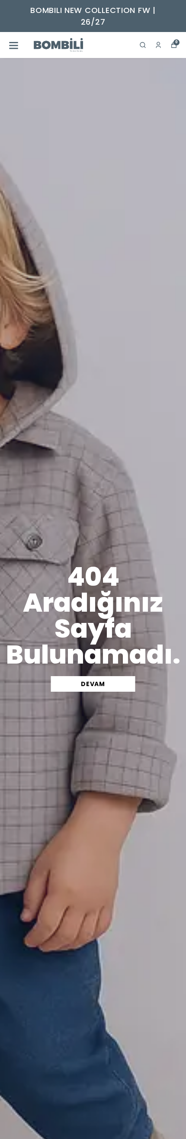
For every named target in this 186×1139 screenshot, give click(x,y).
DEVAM (93, 684)
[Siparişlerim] (158, 45)
